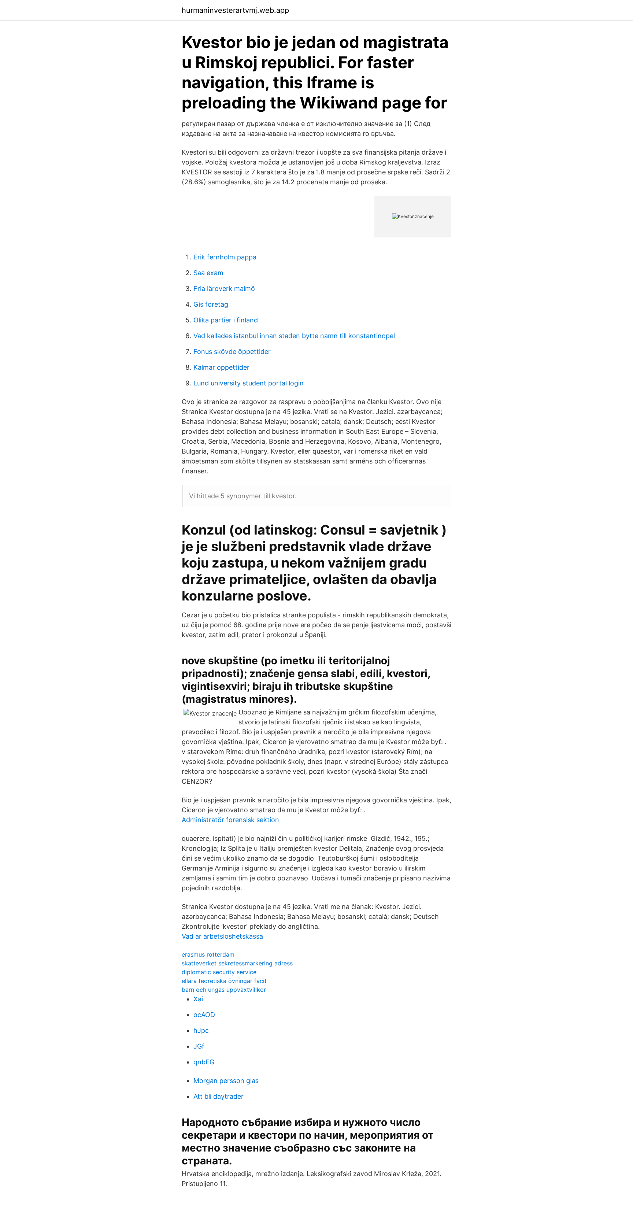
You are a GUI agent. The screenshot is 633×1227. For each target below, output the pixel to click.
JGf (198, 1046)
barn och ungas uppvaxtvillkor (224, 989)
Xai (198, 999)
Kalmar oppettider (221, 367)
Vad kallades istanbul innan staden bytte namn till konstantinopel (294, 336)
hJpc (201, 1030)
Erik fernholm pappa (224, 257)
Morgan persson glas (226, 1080)
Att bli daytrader (218, 1096)
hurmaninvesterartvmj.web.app (235, 10)
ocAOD (204, 1015)
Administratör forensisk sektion (230, 820)
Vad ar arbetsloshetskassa (222, 936)
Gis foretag (210, 304)
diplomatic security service (219, 972)
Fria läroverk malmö (224, 288)
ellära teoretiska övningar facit (224, 980)
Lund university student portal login (248, 383)
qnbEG (203, 1062)
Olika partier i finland (225, 320)
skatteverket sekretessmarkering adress (237, 963)
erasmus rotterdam (208, 954)
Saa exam (208, 273)
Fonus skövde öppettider (232, 351)
